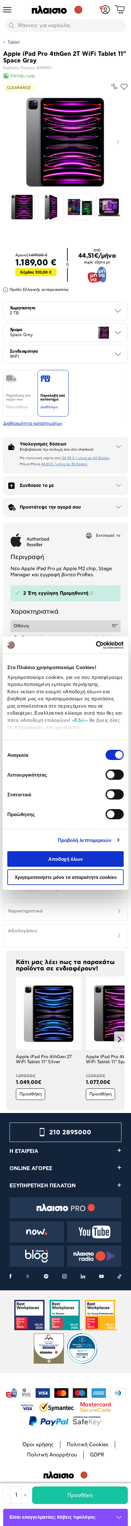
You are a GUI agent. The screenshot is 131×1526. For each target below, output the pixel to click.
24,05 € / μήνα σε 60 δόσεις (86, 458)
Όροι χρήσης (38, 1444)
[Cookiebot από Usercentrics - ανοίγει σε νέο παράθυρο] (96, 645)
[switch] (115, 775)
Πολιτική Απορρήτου (52, 1454)
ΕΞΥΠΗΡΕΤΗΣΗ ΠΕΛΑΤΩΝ (43, 1185)
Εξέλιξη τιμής (22, 76)
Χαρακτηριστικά (25, 911)
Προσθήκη (80, 1495)
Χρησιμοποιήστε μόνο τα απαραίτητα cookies (66, 877)
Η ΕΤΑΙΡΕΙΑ (24, 1151)
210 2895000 (70, 1132)
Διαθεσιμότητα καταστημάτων (32, 424)
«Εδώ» (80, 720)
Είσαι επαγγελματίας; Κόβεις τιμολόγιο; (52, 1517)
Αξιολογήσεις (23, 931)
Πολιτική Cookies (87, 1444)
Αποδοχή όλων (65, 859)
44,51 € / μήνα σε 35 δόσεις (64, 464)
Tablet (14, 43)
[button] (11, 1039)
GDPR (97, 1454)
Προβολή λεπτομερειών (85, 840)
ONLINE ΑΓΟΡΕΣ (31, 1168)
